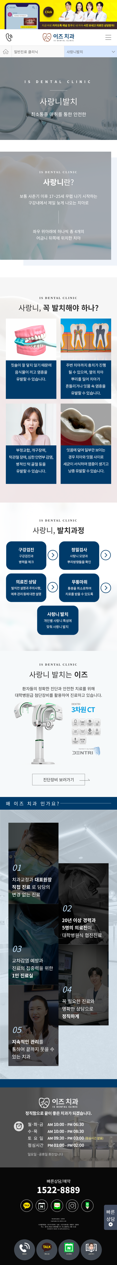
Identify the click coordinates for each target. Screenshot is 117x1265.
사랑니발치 (75, 51)
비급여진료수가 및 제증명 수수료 (58, 1221)
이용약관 (63, 1218)
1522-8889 (58, 1190)
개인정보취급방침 (56, 1218)
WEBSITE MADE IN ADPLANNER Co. (58, 1229)
